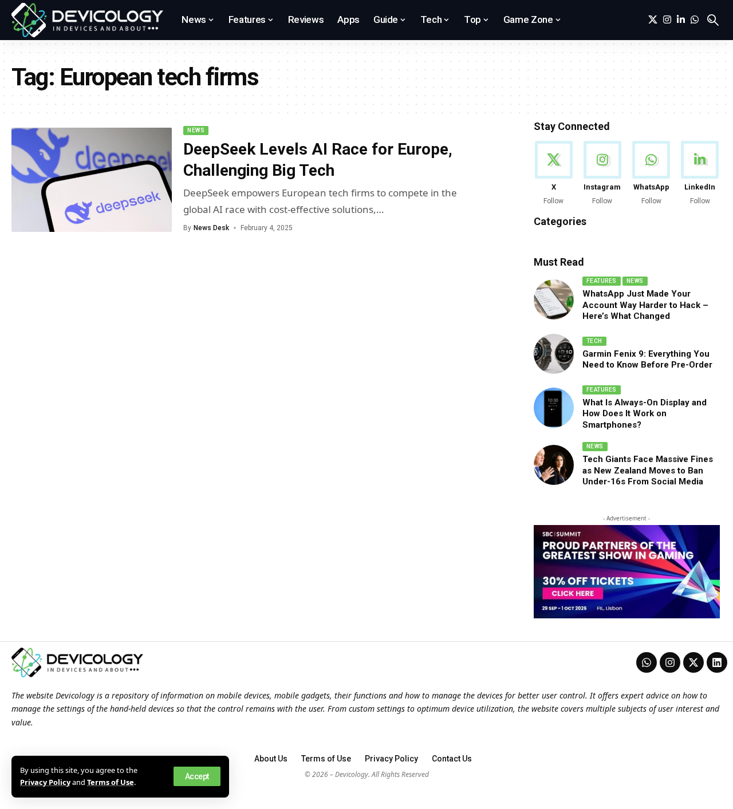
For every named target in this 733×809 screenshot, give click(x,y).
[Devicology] (87, 20)
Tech (594, 341)
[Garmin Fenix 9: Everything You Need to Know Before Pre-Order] (554, 354)
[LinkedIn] (681, 19)
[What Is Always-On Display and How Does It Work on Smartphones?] (554, 408)
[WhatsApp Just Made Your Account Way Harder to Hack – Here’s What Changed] (554, 299)
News (195, 130)
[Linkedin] (717, 662)
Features (601, 281)
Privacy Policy (45, 782)
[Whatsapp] (646, 662)
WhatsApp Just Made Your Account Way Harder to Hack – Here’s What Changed (645, 305)
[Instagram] (667, 19)
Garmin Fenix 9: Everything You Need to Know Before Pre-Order (647, 359)
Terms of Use (110, 782)
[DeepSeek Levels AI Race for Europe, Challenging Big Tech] (91, 180)
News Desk (211, 228)
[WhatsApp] (695, 19)
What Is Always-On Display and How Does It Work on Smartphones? (644, 413)
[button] (197, 776)
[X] (652, 19)
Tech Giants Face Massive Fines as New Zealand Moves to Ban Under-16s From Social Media (647, 470)
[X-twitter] (693, 662)
